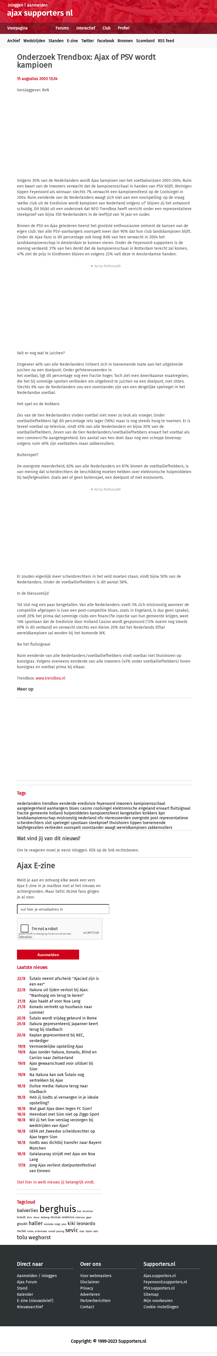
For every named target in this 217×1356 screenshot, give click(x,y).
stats (81, 1231)
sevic (71, 1230)
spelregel (61, 822)
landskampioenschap (36, 818)
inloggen (15, 5)
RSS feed (166, 40)
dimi (29, 1217)
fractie (23, 813)
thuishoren (119, 822)
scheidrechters (30, 822)
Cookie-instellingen (161, 1307)
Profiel (123, 28)
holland (56, 813)
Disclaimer (89, 1282)
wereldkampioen (132, 827)
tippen (136, 822)
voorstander (93, 827)
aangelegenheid (31, 808)
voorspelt (72, 827)
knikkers (149, 813)
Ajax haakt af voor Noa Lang (54, 1001)
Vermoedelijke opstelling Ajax (56, 1046)
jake (63, 1224)
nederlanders (29, 803)
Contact (87, 1307)
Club (106, 28)
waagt (110, 827)
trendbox (50, 803)
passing (60, 1231)
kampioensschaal (149, 803)
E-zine (72, 40)
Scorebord (145, 40)
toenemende (154, 822)
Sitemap (151, 1294)
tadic (95, 1231)
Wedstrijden (34, 40)
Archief (13, 40)
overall (51, 1231)
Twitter (87, 40)
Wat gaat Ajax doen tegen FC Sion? (60, 1108)
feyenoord (106, 803)
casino (86, 808)
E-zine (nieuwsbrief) (35, 1300)
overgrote (140, 818)
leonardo (86, 1223)
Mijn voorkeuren (158, 1300)
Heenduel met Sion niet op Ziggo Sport (64, 1114)
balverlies (27, 1210)
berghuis (57, 1209)
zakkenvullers (160, 827)
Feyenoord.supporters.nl (165, 1282)
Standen (56, 40)
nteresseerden (118, 818)
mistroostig (67, 818)
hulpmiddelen (76, 813)
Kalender (25, 1294)
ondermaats (41, 1231)
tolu (22, 1237)
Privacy (86, 1288)
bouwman (88, 1211)
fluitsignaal (180, 808)
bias (79, 1211)
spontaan (79, 822)
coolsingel (102, 808)
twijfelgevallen (30, 827)
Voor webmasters (96, 1275)
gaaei (88, 1217)
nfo (100, 818)
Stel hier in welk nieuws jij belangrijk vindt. (55, 1182)
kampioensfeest (104, 813)
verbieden (54, 827)
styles (89, 1231)
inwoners (124, 803)
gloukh (22, 1224)
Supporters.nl (159, 1264)
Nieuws (41, 28)
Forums (62, 28)
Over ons (90, 1264)
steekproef (98, 822)
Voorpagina (17, 28)
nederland (87, 818)
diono (36, 1217)
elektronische (125, 808)
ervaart (162, 808)
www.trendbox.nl (50, 678)
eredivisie (87, 803)
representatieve (173, 818)
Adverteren (90, 1294)
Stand (22, 1288)
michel (21, 1231)
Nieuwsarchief (30, 1307)
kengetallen (130, 813)
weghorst (40, 1237)
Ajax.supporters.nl (160, 1275)
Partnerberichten (95, 1300)
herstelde (48, 1224)
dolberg (45, 1217)
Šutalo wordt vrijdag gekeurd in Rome (63, 1018)
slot (48, 822)
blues (74, 808)
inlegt (57, 1224)
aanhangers (57, 808)
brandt (21, 1217)
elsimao (56, 1217)
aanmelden (37, 5)
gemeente (39, 813)
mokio (30, 1231)
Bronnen (125, 40)
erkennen (80, 1217)
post (154, 818)
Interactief (85, 28)
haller (36, 1223)
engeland (146, 808)
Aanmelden (27, 1275)
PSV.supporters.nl (159, 1288)
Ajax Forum (27, 1282)
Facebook (105, 40)
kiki (71, 1223)
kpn (162, 813)
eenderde (68, 803)
